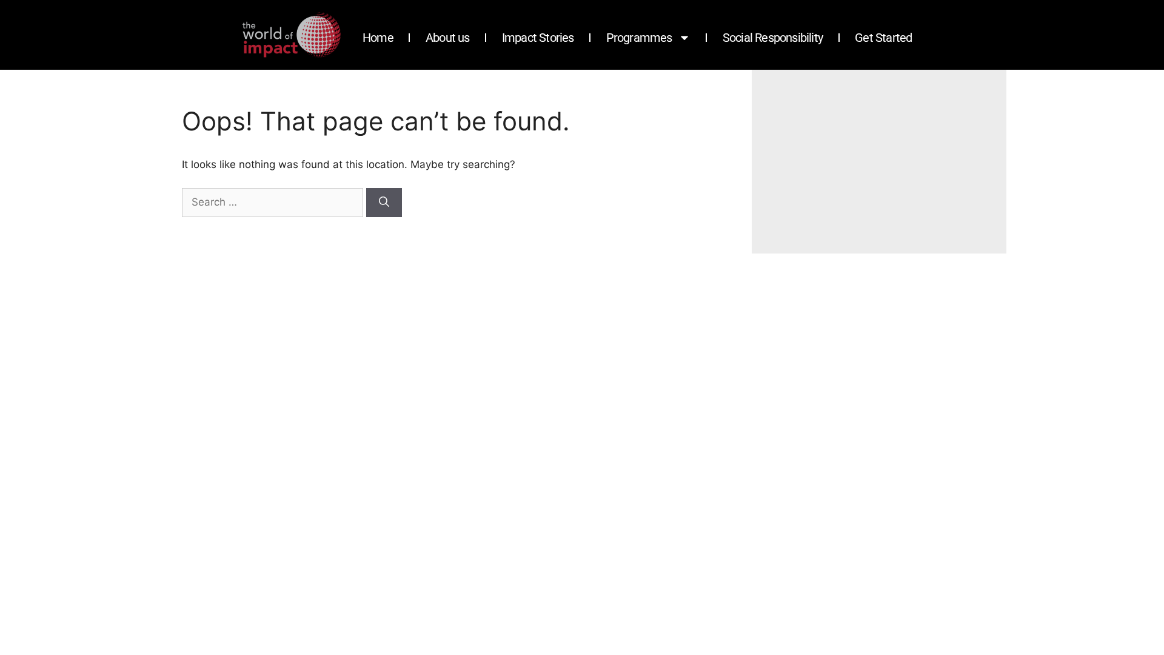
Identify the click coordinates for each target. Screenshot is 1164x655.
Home (378, 37)
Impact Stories (538, 37)
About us (448, 37)
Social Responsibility (773, 37)
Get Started (883, 37)
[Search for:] (274, 202)
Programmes (639, 37)
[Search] (384, 202)
